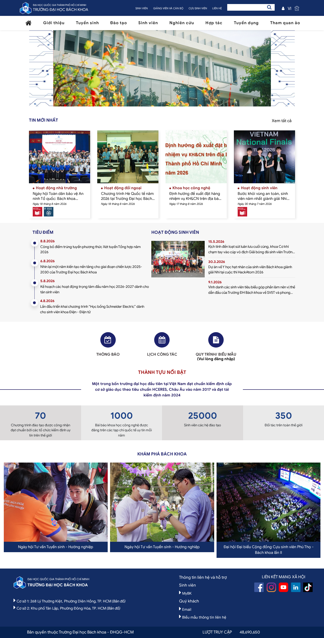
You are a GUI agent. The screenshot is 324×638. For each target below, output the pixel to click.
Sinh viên (148, 22)
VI (289, 8)
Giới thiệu (54, 22)
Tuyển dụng (246, 22)
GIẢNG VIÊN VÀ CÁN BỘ (168, 8)
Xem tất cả (282, 120)
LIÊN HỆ (217, 8)
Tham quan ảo (285, 22)
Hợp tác (213, 22)
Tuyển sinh (87, 22)
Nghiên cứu (181, 22)
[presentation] (69, 71)
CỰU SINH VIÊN (198, 8)
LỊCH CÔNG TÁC (162, 354)
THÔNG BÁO (108, 354)
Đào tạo (118, 22)
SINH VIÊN (141, 8)
